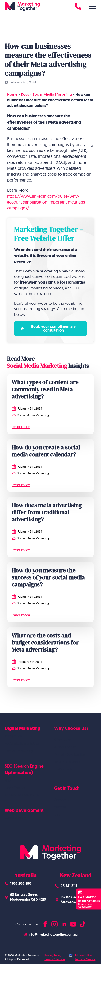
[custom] (82, 923)
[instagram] (54, 923)
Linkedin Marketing (19, 751)
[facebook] (45, 923)
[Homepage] (22, 6)
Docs (25, 94)
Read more (21, 426)
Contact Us (62, 800)
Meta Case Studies (67, 762)
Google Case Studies (69, 754)
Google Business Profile (22, 795)
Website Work (65, 747)
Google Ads (13, 736)
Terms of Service (54, 959)
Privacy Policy (52, 955)
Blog (57, 814)
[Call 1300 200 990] (78, 6)
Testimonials (63, 769)
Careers (60, 807)
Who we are (63, 740)
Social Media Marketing (52, 94)
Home (12, 94)
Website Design (16, 818)
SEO (8, 780)
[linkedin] (64, 923)
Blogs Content (15, 788)
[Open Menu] (92, 6)
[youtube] (73, 923)
